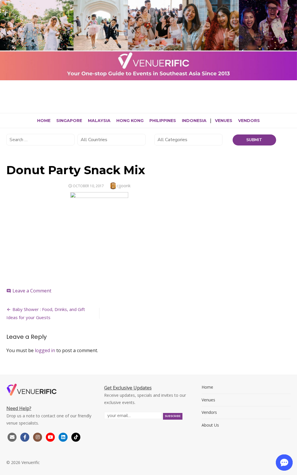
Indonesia (194, 120)
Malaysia (99, 120)
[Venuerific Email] (12, 436)
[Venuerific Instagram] (38, 436)
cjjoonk (124, 185)
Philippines (162, 120)
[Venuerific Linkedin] (63, 436)
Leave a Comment (31, 290)
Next (291, 38)
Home (43, 120)
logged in (45, 350)
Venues (223, 120)
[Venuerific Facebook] (25, 436)
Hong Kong (130, 120)
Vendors (249, 120)
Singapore (69, 120)
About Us (210, 425)
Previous (5, 38)
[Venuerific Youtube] (51, 436)
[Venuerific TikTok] (76, 436)
